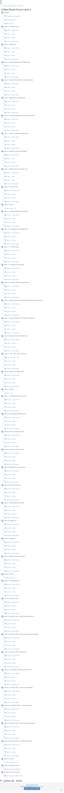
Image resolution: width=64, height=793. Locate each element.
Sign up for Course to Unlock (32, 788)
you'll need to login (38, 786)
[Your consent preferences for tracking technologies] (61, 790)
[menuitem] (1, 3)
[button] (1, 1)
